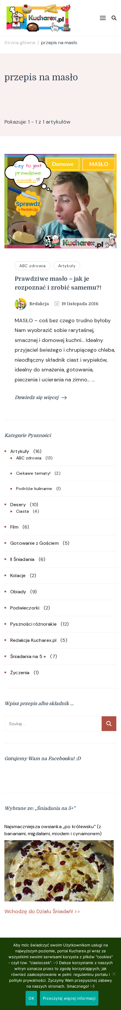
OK (31, 998)
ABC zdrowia (32, 265)
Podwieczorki (24, 608)
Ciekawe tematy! (33, 473)
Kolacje (18, 575)
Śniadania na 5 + (28, 656)
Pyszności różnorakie (33, 624)
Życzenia (20, 673)
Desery (18, 504)
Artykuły (67, 265)
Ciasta (22, 511)
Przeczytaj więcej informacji (69, 998)
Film (14, 527)
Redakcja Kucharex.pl (33, 640)
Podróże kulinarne (34, 488)
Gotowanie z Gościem (34, 543)
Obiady (18, 592)
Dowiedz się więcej (36, 397)
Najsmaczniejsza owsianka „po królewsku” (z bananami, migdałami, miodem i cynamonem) (53, 830)
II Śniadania (22, 559)
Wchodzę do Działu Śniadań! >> (42, 911)
